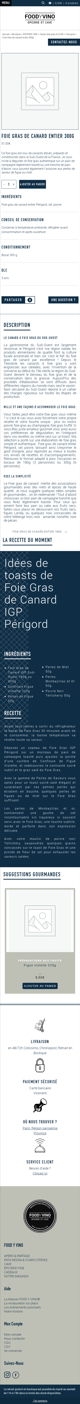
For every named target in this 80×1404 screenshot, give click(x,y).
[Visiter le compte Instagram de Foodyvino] (7, 1375)
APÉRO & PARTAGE (17, 1256)
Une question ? (63, 299)
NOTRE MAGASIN (16, 1276)
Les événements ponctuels (22, 1307)
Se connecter (13, 1351)
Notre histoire (13, 1311)
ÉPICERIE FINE (30, 34)
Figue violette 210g (40, 965)
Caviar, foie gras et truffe (51, 34)
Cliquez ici (40, 1173)
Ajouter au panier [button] (40, 985)
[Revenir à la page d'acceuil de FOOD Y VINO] (40, 18)
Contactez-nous (64, 42)
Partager (13, 299)
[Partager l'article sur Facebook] (30, 300)
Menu (6, 3)
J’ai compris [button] (40, 1401)
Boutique (16, 34)
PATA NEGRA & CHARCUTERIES (25, 1260)
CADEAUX (10, 1272)
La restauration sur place (21, 1303)
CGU (7, 1342)
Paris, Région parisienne (40, 1128)
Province (40, 1133)
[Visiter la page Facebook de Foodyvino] (15, 1375)
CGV (7, 1346)
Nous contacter (14, 1338)
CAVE (7, 1264)
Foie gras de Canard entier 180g (40, 531)
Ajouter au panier (32, 184)
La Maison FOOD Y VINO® (22, 1299)
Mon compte (12, 1334)
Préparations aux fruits (40, 960)
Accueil (5, 34)
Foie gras (70, 34)
